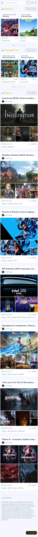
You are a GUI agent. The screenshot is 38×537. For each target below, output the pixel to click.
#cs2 (9, 317)
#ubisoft (21, 374)
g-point (7, 101)
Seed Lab (23, 40)
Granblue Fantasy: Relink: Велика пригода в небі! (19, 155)
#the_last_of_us (12, 431)
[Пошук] (28, 2)
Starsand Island (26, 15)
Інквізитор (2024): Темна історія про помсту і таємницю (19, 98)
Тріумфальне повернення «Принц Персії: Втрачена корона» (19, 325)
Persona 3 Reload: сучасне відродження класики (19, 212)
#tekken (10, 488)
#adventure (11, 147)
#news (15, 488)
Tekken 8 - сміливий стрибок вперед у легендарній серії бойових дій (19, 439)
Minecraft (12, 81)
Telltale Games (6, 81)
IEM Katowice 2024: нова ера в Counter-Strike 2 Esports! (19, 269)
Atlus (22, 81)
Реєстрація (32, 533)
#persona (10, 260)
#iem (34, 317)
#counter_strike (15, 317)
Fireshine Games (6, 40)
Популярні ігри (11, 50)
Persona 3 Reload (27, 56)
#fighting (20, 488)
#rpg (20, 203)
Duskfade (9, 15)
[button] (13, 46)
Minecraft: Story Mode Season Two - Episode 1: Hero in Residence (9, 56)
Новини (8, 92)
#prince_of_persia (13, 374)
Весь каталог (31, 9)
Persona (26, 81)
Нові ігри (8, 9)
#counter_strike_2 (26, 317)
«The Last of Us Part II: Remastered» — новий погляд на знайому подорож (19, 382)
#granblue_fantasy (13, 203)
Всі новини (32, 93)
